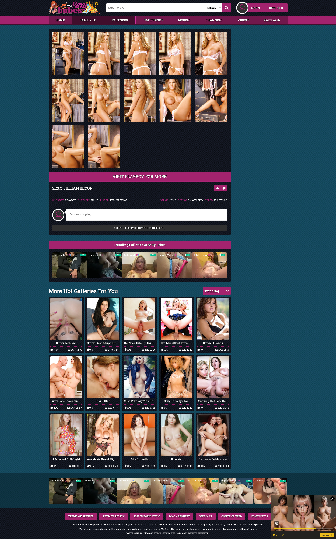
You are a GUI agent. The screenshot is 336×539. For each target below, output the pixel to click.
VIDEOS (243, 20)
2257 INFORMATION (147, 516)
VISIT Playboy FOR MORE (140, 176)
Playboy (70, 200)
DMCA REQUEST (179, 516)
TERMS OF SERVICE (80, 516)
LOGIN (255, 8)
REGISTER (276, 8)
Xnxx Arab (272, 20)
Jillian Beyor (118, 200)
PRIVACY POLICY (113, 516)
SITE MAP (205, 516)
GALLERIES (87, 20)
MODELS (184, 20)
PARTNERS (120, 20)
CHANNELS (213, 20)
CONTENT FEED (231, 516)
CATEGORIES (153, 20)
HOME (60, 20)
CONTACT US (259, 516)
